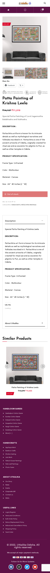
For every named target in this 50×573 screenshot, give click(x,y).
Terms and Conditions (12, 516)
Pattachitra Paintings (28, 205)
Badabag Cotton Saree (13, 430)
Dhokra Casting (10, 454)
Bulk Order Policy (11, 519)
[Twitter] (27, 566)
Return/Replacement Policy (14, 522)
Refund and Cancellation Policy (16, 525)
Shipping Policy (10, 529)
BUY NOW (38, 570)
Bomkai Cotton (10, 417)
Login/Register (10, 512)
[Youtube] (35, 566)
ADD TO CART (12, 570)
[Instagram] (19, 566)
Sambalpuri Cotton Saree (14, 413)
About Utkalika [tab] (11, 323)
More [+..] (8, 433)
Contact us (9, 495)
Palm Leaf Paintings (11, 464)
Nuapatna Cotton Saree (13, 423)
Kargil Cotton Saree (12, 426)
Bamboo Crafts (10, 451)
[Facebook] (11, 566)
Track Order (9, 532)
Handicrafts (16, 205)
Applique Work (10, 447)
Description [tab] (10, 221)
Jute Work (8, 457)
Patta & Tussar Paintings (13, 461)
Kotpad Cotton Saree (12, 420)
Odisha (23, 143)
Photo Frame (9, 467)
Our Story (8, 481)
